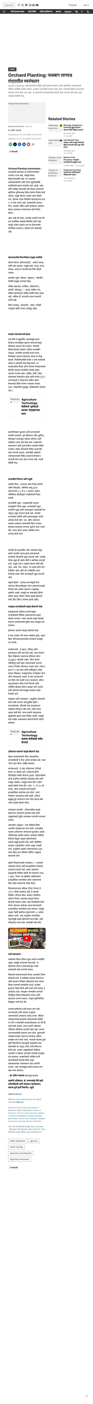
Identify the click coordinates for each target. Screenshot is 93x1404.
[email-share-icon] (28, 145)
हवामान (58, 11)
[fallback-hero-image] (55, 128)
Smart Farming (16, 1147)
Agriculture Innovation (19, 1159)
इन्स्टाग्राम (39, 1126)
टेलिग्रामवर (13, 1129)
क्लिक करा (19, 1102)
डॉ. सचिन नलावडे (14, 130)
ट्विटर (33, 1126)
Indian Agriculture (17, 1141)
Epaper (68, 11)
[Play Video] (27, 938)
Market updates (35, 1116)
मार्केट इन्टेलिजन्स (46, 11)
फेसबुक (27, 1126)
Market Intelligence (19, 1116)
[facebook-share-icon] (19, 145)
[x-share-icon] (15, 145)
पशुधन (77, 11)
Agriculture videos (30, 1110)
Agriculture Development (21, 1153)
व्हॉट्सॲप (24, 1129)
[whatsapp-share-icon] (10, 145)
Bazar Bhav (13, 1118)
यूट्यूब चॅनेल (20, 1132)
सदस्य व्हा (18, 1094)
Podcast (73, 5)
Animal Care (24, 1118)
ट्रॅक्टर (11, 891)
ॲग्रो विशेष (32, 11)
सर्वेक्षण (42, 376)
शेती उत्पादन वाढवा (17, 11)
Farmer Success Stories (22, 1121)
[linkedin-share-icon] (24, 145)
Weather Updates (37, 1118)
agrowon (34, 1141)
